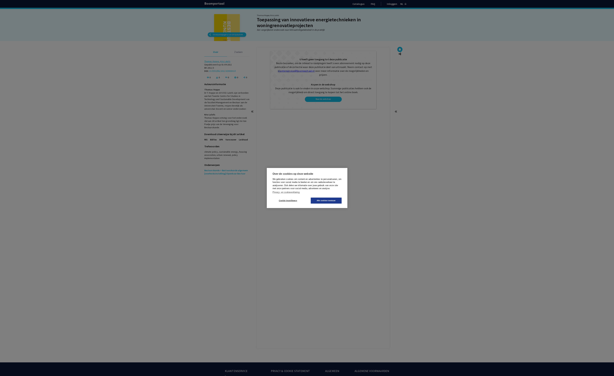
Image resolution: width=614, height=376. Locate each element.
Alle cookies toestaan (326, 200)
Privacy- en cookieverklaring (286, 192)
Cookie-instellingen (288, 201)
